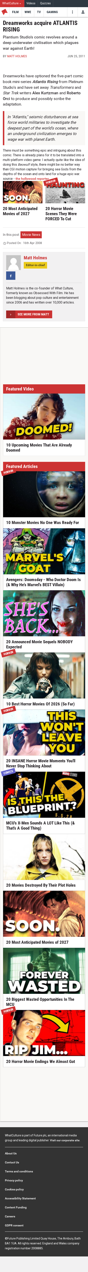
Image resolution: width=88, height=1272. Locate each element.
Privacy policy (14, 1180)
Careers (10, 1216)
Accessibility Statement (20, 1198)
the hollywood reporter (32, 179)
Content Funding (16, 1207)
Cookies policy (14, 1189)
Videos (30, 3)
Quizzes (45, 3)
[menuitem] (12, 3)
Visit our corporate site (65, 1140)
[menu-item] (15, 12)
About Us (11, 1153)
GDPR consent (14, 1225)
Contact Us (12, 1162)
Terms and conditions (19, 1171)
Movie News (31, 235)
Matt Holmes (17, 56)
